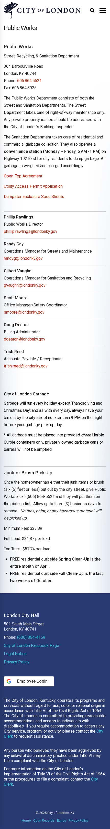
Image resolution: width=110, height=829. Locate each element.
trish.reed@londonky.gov (26, 366)
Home (26, 820)
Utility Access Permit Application (33, 186)
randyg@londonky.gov (23, 258)
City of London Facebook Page (31, 645)
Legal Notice (15, 653)
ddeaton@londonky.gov (24, 339)
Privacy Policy (16, 662)
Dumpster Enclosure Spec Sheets (34, 196)
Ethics (61, 820)
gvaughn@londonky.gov (25, 285)
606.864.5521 (29, 80)
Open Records (43, 820)
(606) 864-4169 (31, 637)
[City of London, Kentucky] (42, 10)
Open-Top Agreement (23, 176)
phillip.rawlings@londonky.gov (30, 231)
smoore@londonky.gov (24, 312)
